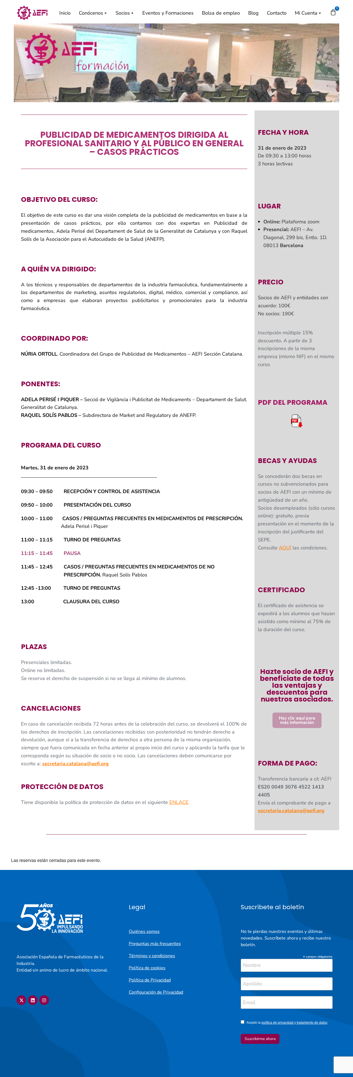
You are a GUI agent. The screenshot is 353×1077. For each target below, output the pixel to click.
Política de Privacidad (150, 980)
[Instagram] (44, 1000)
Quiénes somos (144, 931)
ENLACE (179, 802)
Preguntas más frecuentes (155, 944)
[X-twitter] (21, 1000)
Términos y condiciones (152, 956)
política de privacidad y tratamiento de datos (294, 1023)
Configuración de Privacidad (156, 992)
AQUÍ (285, 547)
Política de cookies (147, 968)
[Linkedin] (33, 1000)
